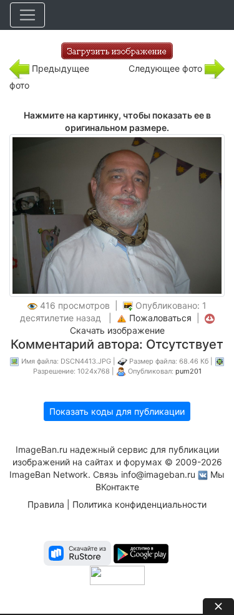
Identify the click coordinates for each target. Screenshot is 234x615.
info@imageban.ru (158, 474)
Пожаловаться (160, 317)
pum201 (188, 371)
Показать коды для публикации (117, 411)
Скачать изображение (117, 330)
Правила (45, 504)
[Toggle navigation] (27, 14)
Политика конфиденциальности (139, 504)
